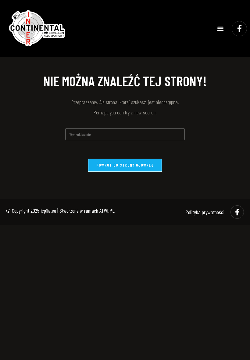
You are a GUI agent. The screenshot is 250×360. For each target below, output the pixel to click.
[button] (221, 28)
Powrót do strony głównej (125, 165)
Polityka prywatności (204, 212)
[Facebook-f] (239, 28)
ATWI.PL (107, 210)
